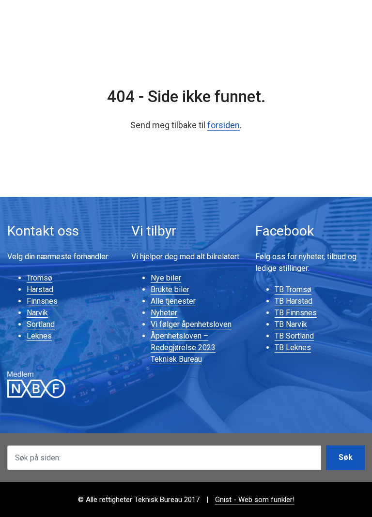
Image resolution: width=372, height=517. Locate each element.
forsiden (223, 125)
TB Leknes (293, 347)
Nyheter (164, 312)
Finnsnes (42, 301)
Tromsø (39, 277)
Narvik (37, 312)
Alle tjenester (173, 301)
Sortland (41, 324)
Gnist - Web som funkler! (254, 499)
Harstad (40, 289)
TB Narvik (291, 324)
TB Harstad (293, 301)
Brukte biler (170, 289)
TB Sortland (294, 335)
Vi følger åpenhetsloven (191, 324)
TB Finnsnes (296, 312)
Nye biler (166, 277)
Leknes (39, 335)
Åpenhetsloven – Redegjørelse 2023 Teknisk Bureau (183, 347)
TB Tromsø (293, 289)
